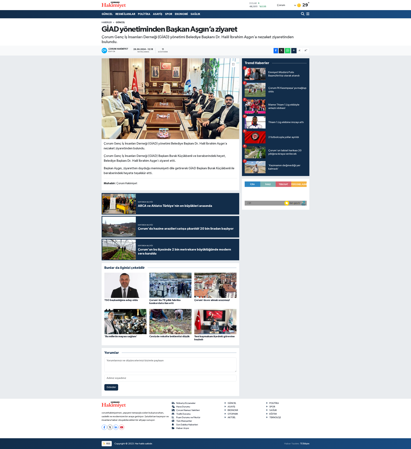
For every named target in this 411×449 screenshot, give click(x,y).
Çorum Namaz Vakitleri (188, 410)
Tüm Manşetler (184, 421)
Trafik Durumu (183, 414)
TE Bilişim (304, 443)
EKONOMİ (181, 14)
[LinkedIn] (115, 427)
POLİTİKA (144, 14)
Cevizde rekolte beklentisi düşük (169, 336)
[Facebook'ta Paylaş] (276, 50)
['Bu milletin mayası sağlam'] (125, 321)
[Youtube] (121, 427)
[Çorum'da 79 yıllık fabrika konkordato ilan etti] (170, 285)
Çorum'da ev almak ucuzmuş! (212, 300)
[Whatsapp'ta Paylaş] (287, 50)
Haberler (107, 22)
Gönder (111, 387)
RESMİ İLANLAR (125, 14)
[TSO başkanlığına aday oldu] (125, 285)
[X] (110, 427)
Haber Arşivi (182, 428)
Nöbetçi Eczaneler (186, 403)
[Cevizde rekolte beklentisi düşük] (170, 321)
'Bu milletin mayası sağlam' (120, 336)
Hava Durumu (183, 406)
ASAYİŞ (157, 14)
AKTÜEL (232, 417)
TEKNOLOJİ (275, 417)
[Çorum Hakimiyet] (114, 5)
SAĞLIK (195, 14)
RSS (108, 443)
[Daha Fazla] (294, 50)
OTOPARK (233, 414)
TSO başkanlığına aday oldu (121, 300)
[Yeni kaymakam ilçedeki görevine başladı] (215, 321)
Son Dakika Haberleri (187, 424)
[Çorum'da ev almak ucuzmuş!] (215, 285)
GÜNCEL (107, 14)
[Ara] (303, 14)
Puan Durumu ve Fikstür (188, 417)
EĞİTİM (273, 414)
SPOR (168, 14)
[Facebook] (104, 427)
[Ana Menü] (307, 14)
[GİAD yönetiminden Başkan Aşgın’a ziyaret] (170, 98)
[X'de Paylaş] (281, 50)
